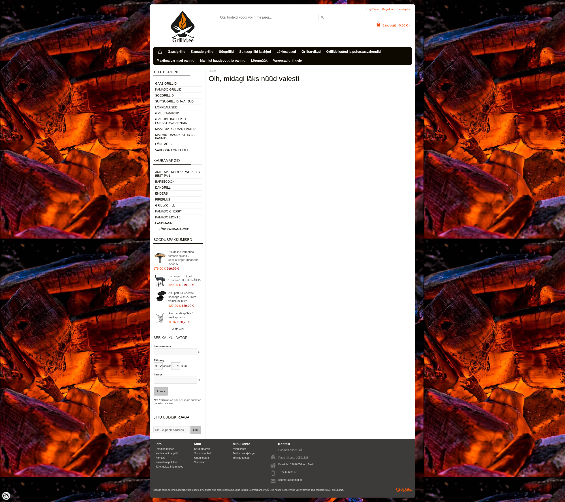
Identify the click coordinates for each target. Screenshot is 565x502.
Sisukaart (199, 462)
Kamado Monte (168, 217)
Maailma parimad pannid (175, 60)
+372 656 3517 (287, 472)
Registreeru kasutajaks (396, 9)
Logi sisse (372, 9)
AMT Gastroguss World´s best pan (177, 173)
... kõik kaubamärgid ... (174, 229)
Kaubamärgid (202, 449)
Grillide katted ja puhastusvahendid (353, 51)
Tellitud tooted (241, 457)
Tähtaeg (159, 360)
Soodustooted (202, 453)
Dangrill (163, 187)
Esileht (212, 71)
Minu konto (239, 449)
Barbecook (164, 181)
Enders (161, 193)
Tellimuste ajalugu (244, 453)
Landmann (163, 223)
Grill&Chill (165, 205)
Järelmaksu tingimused (169, 466)
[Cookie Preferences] (6, 496)
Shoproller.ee (404, 490)
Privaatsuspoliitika (166, 462)
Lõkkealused (286, 51)
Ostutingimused (165, 449)
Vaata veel (177, 329)
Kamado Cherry (168, 211)
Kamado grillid (202, 51)
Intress (158, 374)
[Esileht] (160, 51)
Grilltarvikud (311, 51)
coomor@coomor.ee (290, 479)
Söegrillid (226, 51)
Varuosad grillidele (287, 60)
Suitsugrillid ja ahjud (255, 51)
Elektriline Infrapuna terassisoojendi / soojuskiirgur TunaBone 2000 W (183, 257)
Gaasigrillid (176, 51)
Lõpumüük (259, 60)
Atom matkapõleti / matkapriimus (180, 315)
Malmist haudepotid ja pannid (222, 60)
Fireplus (162, 199)
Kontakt (160, 457)
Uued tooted (201, 457)
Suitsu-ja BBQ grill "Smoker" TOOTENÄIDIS (184, 278)
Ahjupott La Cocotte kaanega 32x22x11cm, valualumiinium (182, 297)
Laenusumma (162, 346)
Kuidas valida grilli (167, 453)
